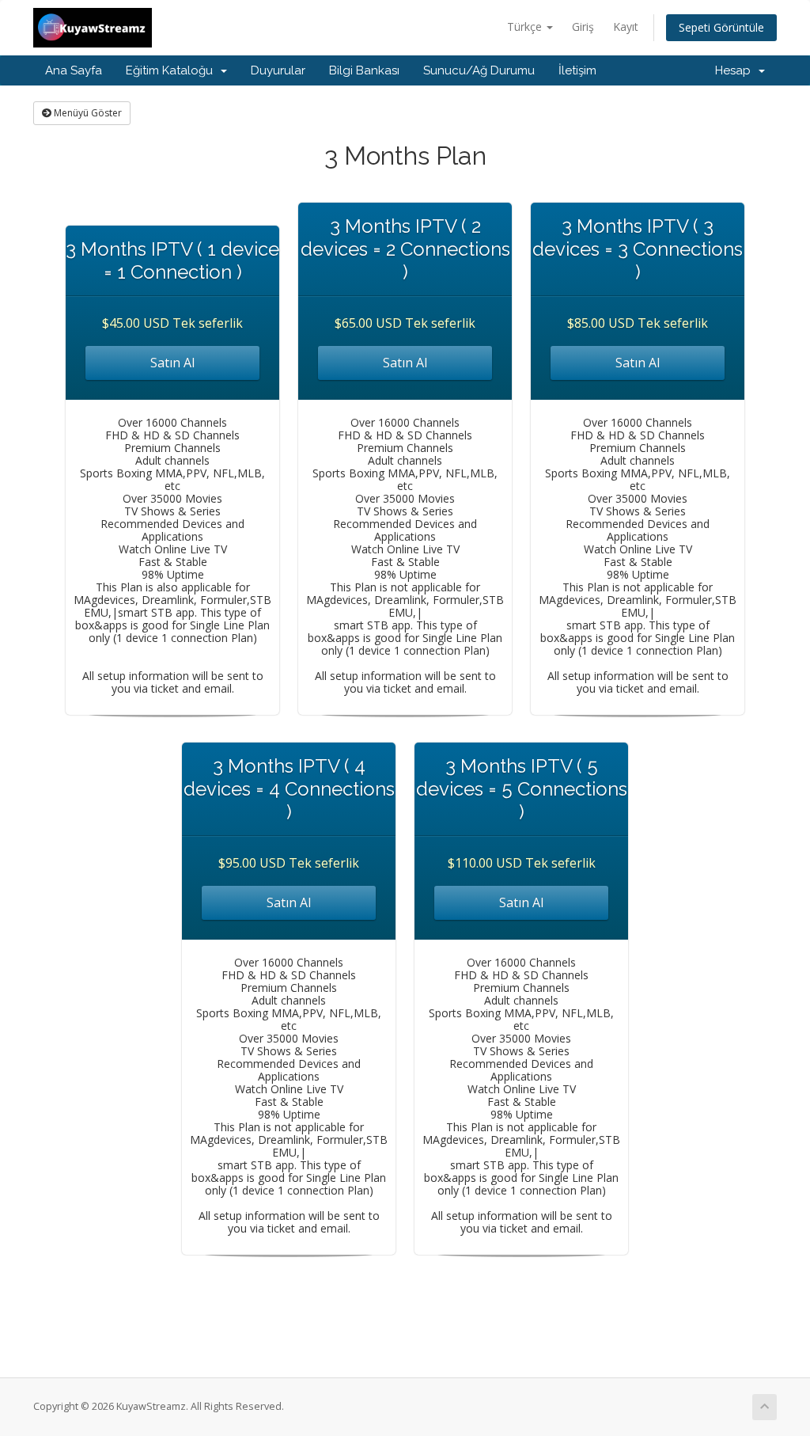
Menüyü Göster (86, 113)
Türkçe (526, 26)
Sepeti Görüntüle (721, 27)
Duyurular (278, 70)
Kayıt (625, 26)
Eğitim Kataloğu (172, 70)
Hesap (736, 70)
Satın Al (172, 362)
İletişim (577, 70)
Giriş (583, 26)
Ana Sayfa (73, 70)
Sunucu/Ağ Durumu (479, 70)
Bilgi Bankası (364, 70)
